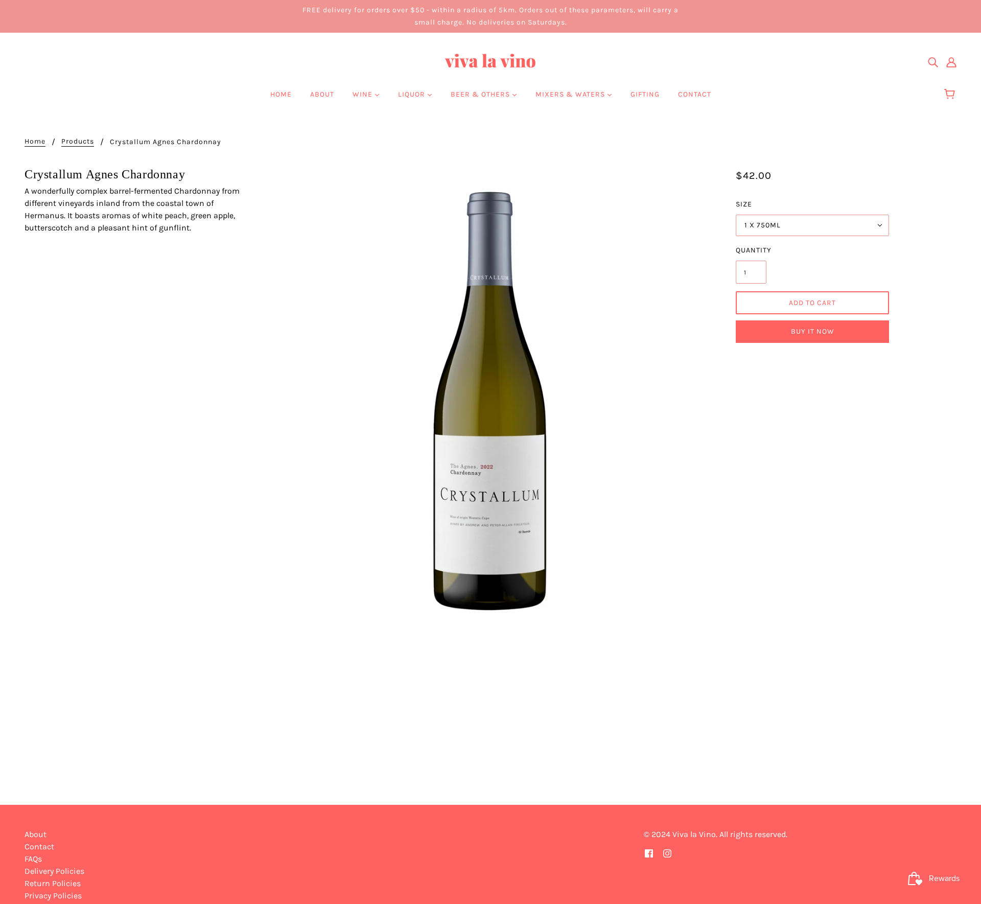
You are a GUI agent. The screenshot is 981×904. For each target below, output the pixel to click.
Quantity (751, 250)
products (77, 142)
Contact (39, 846)
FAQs (33, 859)
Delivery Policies (54, 871)
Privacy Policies (53, 895)
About (35, 834)
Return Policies (53, 883)
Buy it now (812, 331)
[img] (933, 62)
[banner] (490, 61)
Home (35, 142)
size (744, 204)
